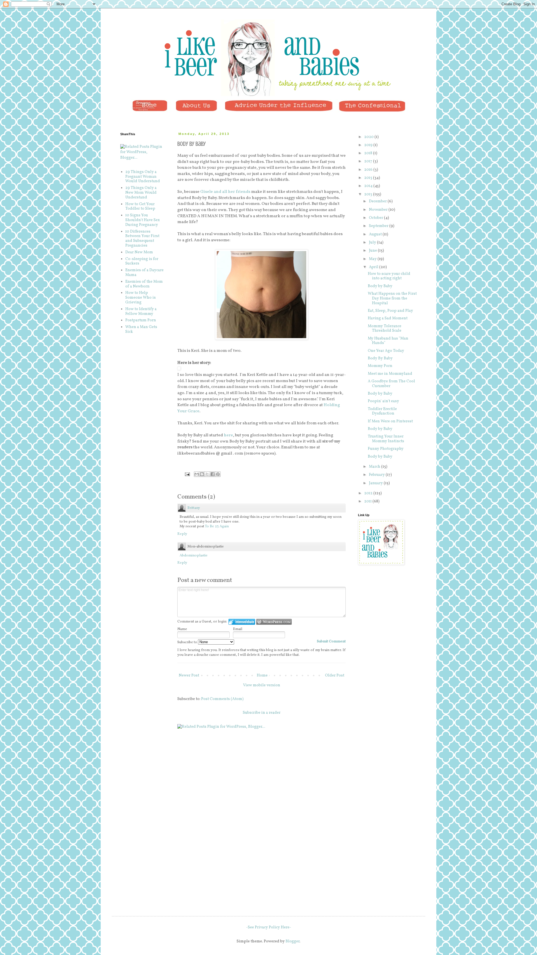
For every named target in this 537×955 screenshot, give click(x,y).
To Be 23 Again (217, 526)
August (376, 234)
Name (182, 629)
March (375, 466)
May (373, 259)
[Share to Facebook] (212, 474)
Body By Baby (380, 358)
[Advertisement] (386, 603)
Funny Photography (386, 448)
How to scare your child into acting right (389, 276)
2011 (368, 501)
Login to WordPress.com (274, 622)
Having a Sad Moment (388, 318)
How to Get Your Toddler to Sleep (140, 207)
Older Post (334, 675)
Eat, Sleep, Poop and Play (390, 310)
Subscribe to (187, 642)
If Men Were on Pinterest (390, 421)
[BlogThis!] (202, 474)
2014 (368, 186)
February (377, 475)
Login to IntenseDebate (242, 622)
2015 (368, 178)
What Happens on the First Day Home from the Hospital (392, 298)
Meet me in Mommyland (390, 373)
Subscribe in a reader (262, 712)
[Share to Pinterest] (218, 474)
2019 (368, 145)
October (376, 218)
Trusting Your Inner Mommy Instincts (386, 439)
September (379, 226)
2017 (368, 161)
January (376, 483)
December (378, 201)
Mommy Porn (380, 366)
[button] (179, 368)
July (373, 242)
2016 (368, 169)
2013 (368, 194)
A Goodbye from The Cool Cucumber (391, 384)
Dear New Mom (139, 252)
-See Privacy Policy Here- (268, 927)
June (373, 250)
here (228, 435)
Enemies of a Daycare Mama (144, 273)
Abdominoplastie (194, 555)
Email (237, 629)
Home (262, 675)
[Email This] (196, 474)
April (374, 267)
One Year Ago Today (386, 351)
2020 (369, 137)
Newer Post (189, 675)
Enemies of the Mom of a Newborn (144, 284)
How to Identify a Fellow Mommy (141, 311)
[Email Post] (187, 474)
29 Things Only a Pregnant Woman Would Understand (142, 176)
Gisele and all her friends (225, 192)
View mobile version (261, 685)
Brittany (193, 508)
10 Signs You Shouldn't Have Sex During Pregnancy (142, 220)
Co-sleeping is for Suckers (141, 261)
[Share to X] (207, 474)
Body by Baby (380, 286)
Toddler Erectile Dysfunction (382, 411)
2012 (368, 493)
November (378, 209)
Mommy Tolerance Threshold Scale (384, 329)
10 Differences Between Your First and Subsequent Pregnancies (142, 238)
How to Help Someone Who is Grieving (140, 297)
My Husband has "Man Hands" (388, 341)
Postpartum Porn (140, 320)
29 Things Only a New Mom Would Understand (141, 192)
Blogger (293, 941)
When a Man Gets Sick (141, 329)
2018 (368, 153)
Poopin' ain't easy (383, 401)
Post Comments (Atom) (222, 699)
